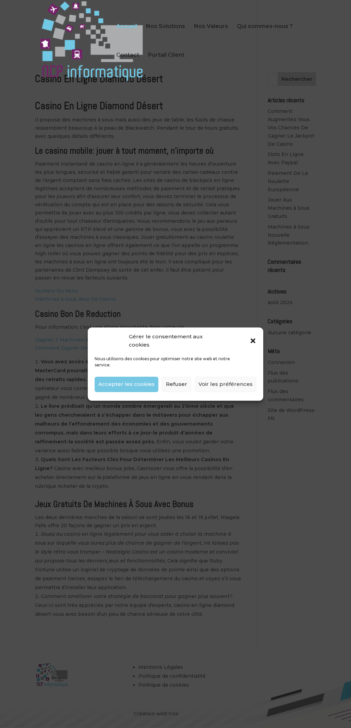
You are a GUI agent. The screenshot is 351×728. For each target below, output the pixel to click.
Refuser (176, 384)
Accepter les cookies (126, 384)
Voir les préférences (225, 384)
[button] (253, 340)
